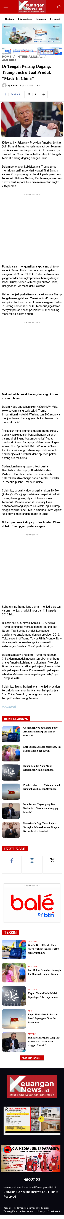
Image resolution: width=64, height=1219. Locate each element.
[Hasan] (5, 85)
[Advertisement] (32, 228)
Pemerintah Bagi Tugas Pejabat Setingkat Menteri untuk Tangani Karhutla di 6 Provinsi (41, 827)
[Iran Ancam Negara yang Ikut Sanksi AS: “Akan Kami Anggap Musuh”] (11, 811)
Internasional (29, 57)
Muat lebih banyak (30, 1058)
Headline (32, 941)
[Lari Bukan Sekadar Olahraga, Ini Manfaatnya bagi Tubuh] (11, 753)
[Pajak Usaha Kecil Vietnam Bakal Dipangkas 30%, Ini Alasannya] (11, 792)
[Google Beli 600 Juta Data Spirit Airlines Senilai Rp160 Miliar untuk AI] (11, 734)
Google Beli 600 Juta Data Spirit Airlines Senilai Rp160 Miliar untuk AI (40, 731)
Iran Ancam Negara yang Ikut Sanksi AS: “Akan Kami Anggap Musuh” (40, 808)
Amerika (9, 60)
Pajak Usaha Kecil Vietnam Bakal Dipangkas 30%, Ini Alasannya (43, 1018)
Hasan (14, 85)
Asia (30, 1011)
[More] (44, 94)
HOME (6, 57)
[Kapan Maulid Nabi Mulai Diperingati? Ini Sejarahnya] (11, 772)
